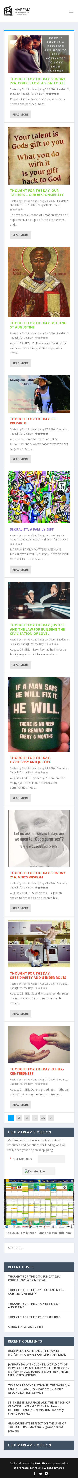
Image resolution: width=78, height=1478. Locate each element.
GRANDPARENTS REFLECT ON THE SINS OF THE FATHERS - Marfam (37, 1425)
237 (43, 1118)
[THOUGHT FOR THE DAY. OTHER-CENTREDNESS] (39, 1044)
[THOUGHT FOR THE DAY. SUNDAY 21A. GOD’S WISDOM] (39, 838)
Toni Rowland (29, 89)
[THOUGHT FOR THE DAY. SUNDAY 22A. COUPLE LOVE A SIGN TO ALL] (39, 54)
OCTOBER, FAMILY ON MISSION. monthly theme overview (36, 1411)
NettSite (41, 1463)
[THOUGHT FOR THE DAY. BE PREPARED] (39, 394)
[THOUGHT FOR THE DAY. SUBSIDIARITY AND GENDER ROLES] (39, 943)
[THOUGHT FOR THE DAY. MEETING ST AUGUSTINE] (39, 282)
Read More (20, 114)
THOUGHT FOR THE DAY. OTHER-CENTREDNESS (37, 1071)
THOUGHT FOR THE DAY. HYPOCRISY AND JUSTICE (30, 760)
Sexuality (15, 93)
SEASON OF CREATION (22, 205)
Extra (33, 1468)
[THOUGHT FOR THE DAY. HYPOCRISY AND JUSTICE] (39, 714)
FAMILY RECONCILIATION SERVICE (35, 1390)
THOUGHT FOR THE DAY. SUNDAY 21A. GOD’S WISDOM (37, 875)
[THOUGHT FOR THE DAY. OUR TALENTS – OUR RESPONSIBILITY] (39, 156)
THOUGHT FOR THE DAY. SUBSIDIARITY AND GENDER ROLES (38, 975)
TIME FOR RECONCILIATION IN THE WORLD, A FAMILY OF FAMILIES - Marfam (39, 1387)
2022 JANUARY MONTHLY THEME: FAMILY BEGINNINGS (38, 1373)
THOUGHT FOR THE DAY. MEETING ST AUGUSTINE (38, 325)
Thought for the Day (32, 93)
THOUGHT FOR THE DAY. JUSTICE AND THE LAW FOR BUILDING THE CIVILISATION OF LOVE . (37, 629)
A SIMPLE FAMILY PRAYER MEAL (45, 1354)
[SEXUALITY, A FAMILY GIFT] (39, 497)
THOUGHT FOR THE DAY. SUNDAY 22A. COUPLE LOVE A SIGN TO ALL (38, 81)
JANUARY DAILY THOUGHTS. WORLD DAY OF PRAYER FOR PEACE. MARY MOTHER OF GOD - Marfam (38, 1368)
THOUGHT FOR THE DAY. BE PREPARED (32, 421)
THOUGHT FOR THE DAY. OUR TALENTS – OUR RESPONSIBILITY (37, 192)
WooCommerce (54, 1468)
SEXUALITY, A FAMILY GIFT (32, 529)
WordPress (21, 1468)
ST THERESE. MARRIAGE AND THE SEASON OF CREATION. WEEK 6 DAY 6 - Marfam (39, 1404)
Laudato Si (63, 89)
